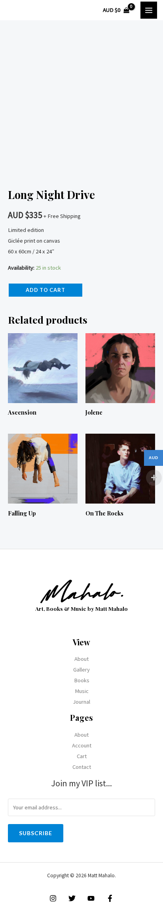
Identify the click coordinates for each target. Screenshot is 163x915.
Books (81, 680)
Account (81, 745)
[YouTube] (91, 898)
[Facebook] (110, 898)
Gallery (81, 669)
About (81, 658)
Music (82, 691)
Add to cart (45, 290)
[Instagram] (53, 898)
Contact (81, 766)
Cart (82, 756)
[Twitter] (72, 898)
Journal (81, 701)
